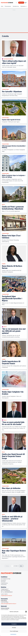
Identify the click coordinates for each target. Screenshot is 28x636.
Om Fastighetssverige (5, 578)
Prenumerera (8, 6)
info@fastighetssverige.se (6, 595)
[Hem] (7, 2)
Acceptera (14, 624)
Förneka (14, 627)
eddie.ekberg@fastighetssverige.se (8, 603)
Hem (2, 6)
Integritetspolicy (13, 634)
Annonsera (3, 581)
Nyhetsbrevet (24, 6)
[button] (26, 611)
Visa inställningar (14, 631)
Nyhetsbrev (3, 580)
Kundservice (16, 6)
